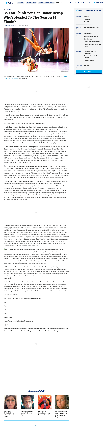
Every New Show (31, 2)
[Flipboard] (78, 2)
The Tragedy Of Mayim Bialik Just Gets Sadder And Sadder (9, 414)
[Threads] (76, 2)
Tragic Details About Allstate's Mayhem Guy (27, 413)
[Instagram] (81, 2)
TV (62, 2)
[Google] (86, 2)
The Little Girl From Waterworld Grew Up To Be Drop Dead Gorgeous (61, 414)
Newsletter (99, 3)
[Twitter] (73, 2)
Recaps (9, 9)
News (57, 2)
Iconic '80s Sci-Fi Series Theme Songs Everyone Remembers (44, 413)
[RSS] (89, 2)
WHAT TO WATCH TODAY (90, 10)
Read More (87, 72)
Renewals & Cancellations (46, 2)
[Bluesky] (84, 2)
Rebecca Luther (10, 25)
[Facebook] (70, 2)
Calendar (20, 2)
